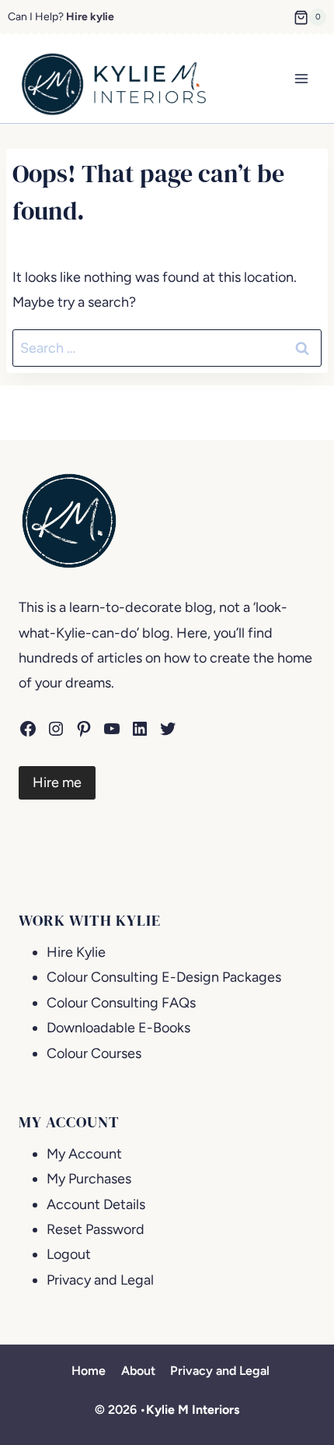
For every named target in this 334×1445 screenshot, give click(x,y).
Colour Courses (94, 1053)
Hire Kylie (76, 952)
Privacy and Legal (100, 1280)
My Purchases (89, 1178)
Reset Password (95, 1229)
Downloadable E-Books (118, 1027)
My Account (84, 1153)
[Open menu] (301, 79)
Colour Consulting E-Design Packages (164, 977)
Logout (69, 1254)
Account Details (96, 1204)
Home (88, 1370)
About (138, 1370)
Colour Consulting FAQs (121, 1002)
